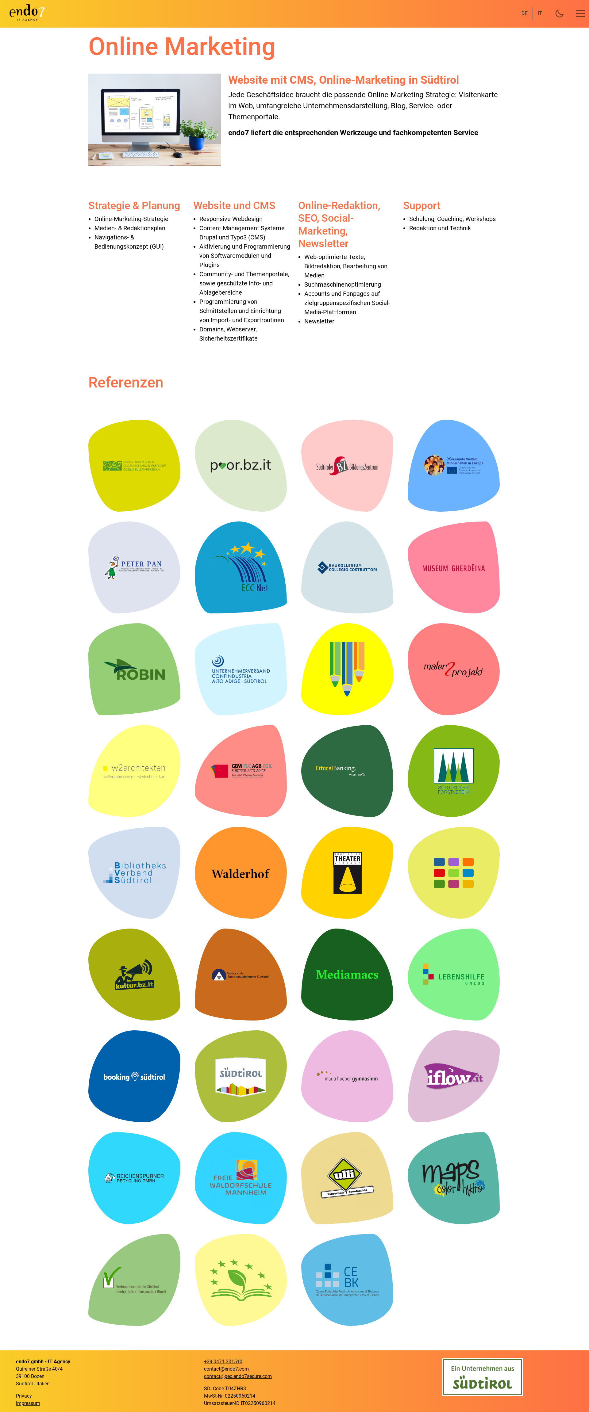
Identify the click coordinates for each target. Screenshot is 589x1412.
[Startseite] (23, 12)
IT (540, 13)
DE (525, 13)
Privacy (24, 1396)
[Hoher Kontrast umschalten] (559, 13)
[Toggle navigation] (580, 13)
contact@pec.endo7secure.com (238, 1376)
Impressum (28, 1403)
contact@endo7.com (226, 1369)
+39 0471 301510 (223, 1361)
